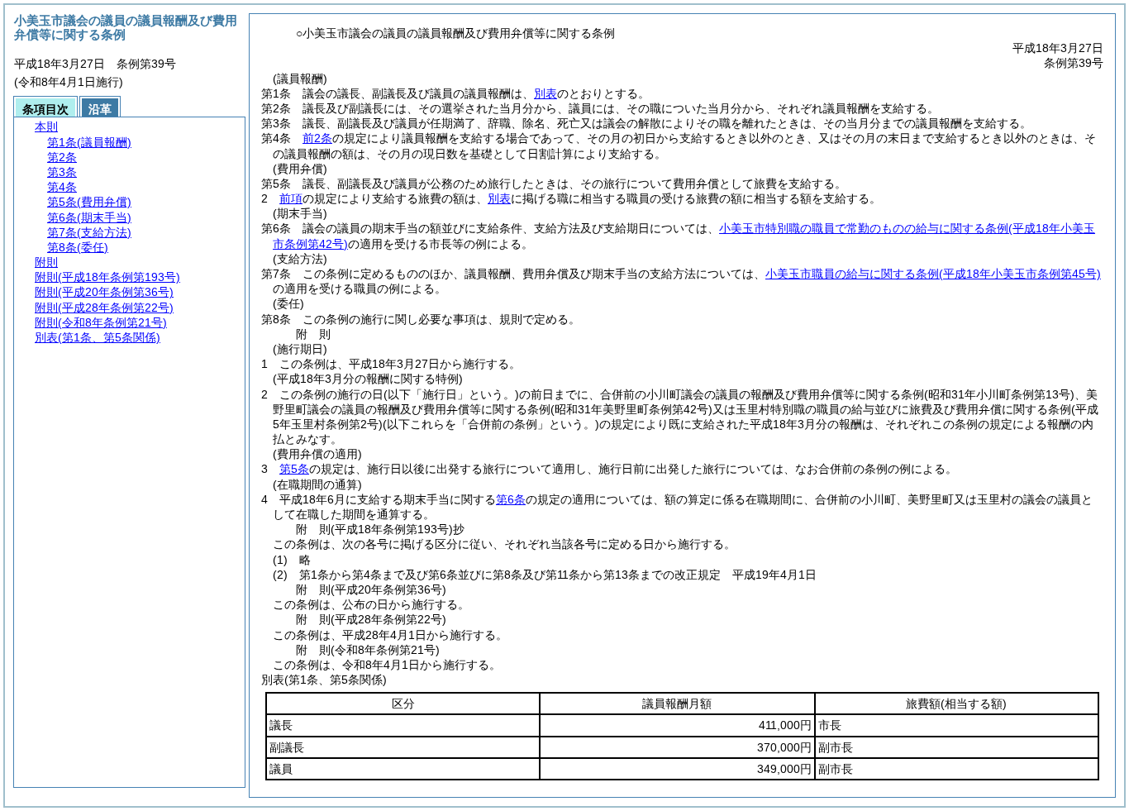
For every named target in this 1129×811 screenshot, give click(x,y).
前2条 (317, 138)
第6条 (511, 499)
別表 (545, 93)
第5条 (294, 468)
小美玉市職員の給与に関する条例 (933, 273)
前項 (290, 198)
